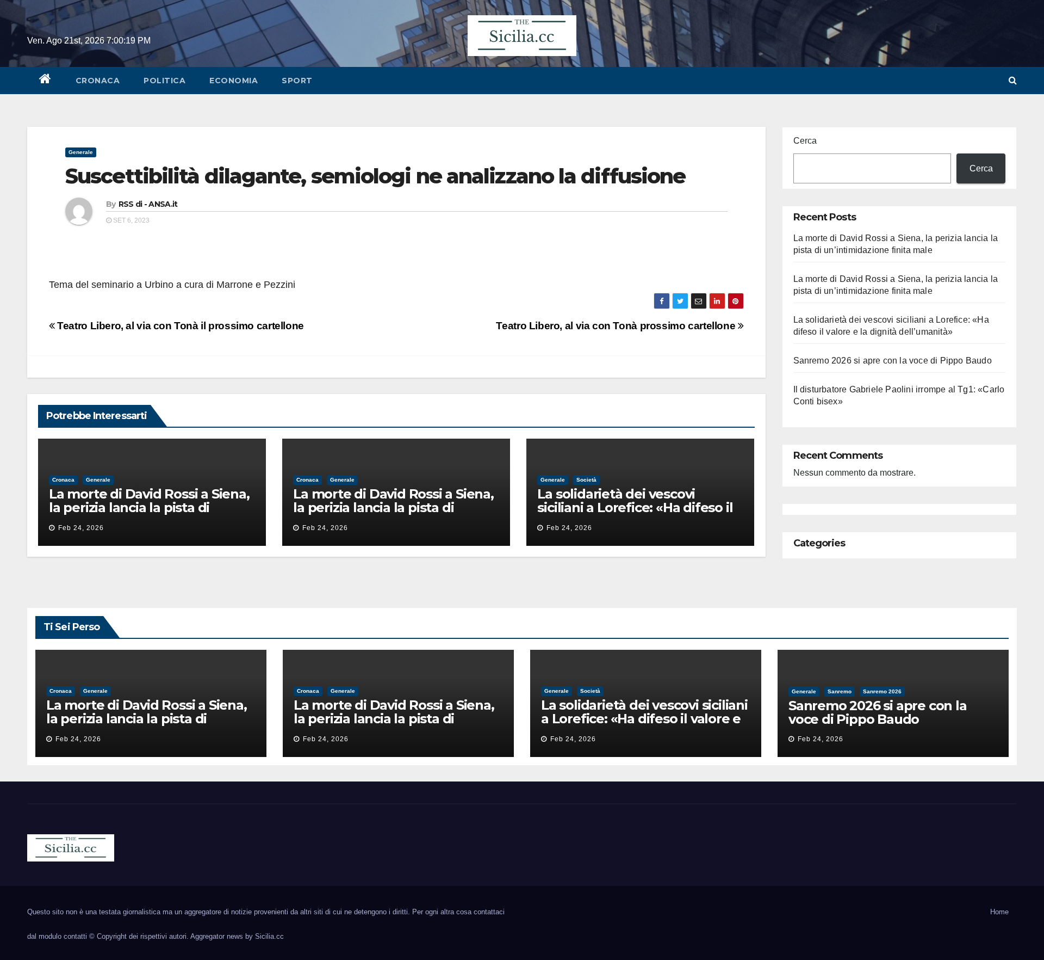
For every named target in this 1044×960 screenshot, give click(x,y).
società (586, 480)
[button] (1013, 80)
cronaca (98, 80)
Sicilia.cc (269, 936)
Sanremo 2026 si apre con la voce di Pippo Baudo (892, 360)
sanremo (840, 691)
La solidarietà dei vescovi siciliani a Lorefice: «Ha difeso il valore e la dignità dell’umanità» (639, 507)
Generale (81, 152)
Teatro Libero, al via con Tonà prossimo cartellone (616, 325)
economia (233, 80)
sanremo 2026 (882, 691)
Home (999, 912)
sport (297, 80)
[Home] (45, 80)
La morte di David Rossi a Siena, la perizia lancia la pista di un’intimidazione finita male (149, 507)
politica (164, 80)
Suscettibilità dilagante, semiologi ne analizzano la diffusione (375, 176)
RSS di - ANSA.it (148, 204)
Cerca (805, 140)
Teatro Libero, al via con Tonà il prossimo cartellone (179, 325)
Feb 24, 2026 (81, 528)
